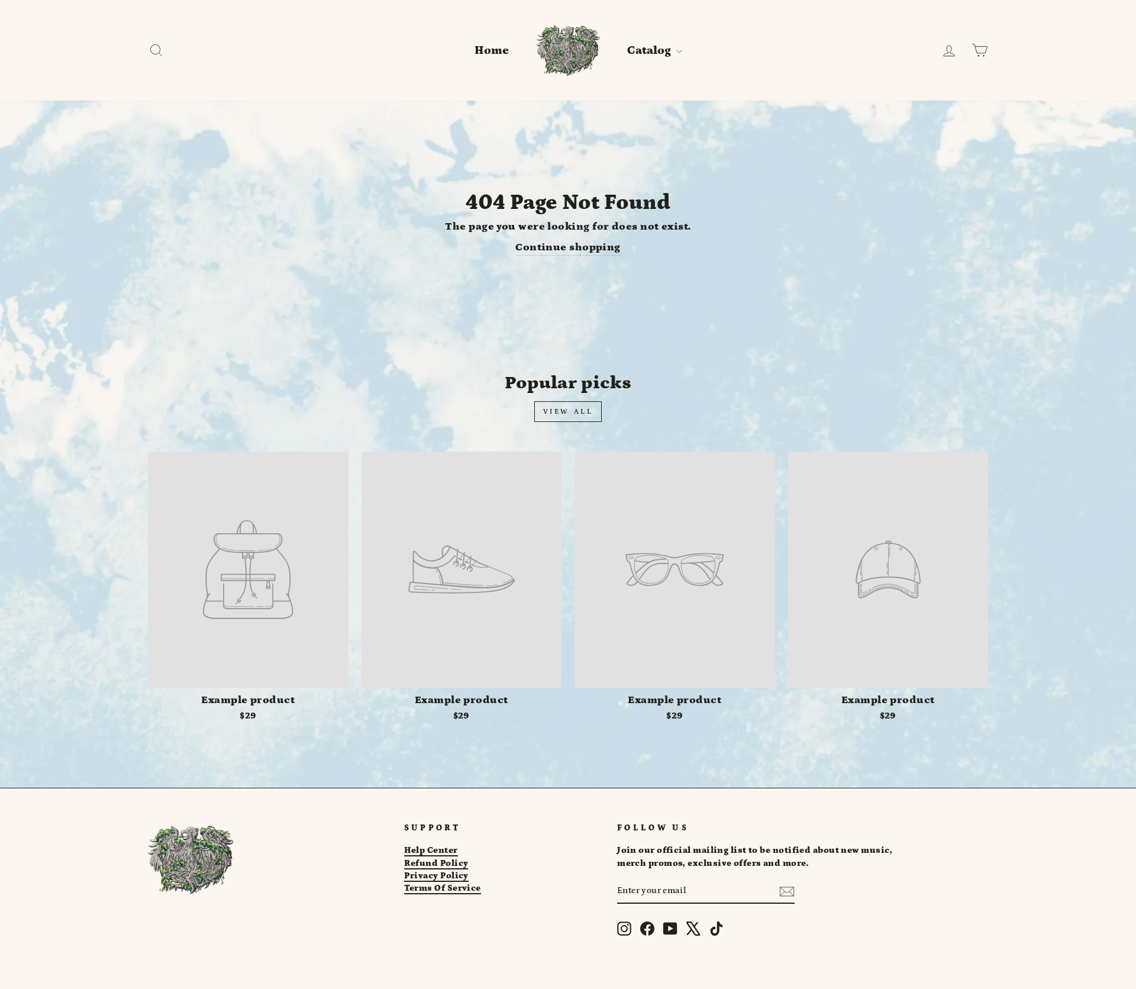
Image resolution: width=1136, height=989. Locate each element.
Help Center (431, 850)
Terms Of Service (442, 888)
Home (492, 50)
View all (568, 411)
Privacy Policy (436, 876)
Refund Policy (436, 863)
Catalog (650, 50)
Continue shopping (568, 247)
